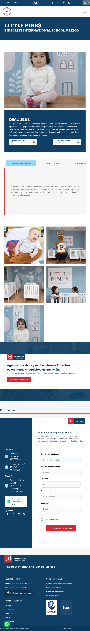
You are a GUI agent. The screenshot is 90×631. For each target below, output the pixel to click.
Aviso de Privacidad (16, 344)
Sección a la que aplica (15, 332)
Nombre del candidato (15, 283)
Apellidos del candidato (15, 295)
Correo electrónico (13, 320)
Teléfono (9, 308)
